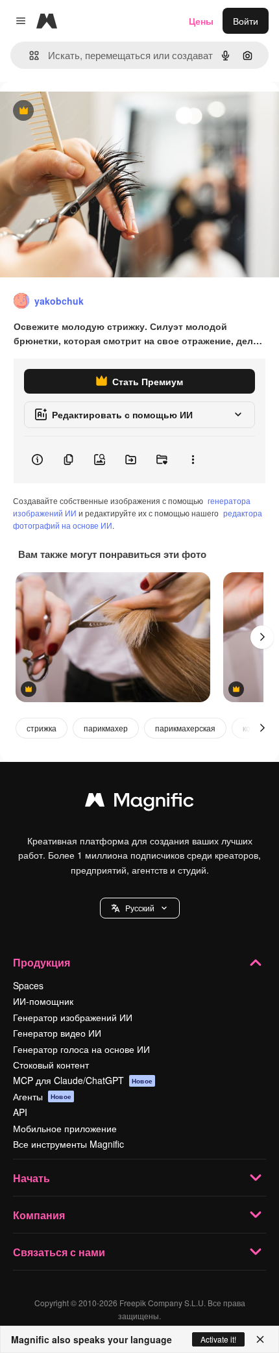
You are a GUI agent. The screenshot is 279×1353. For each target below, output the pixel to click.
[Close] (260, 1339)
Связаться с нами (59, 1252)
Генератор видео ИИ (57, 1032)
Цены (201, 20)
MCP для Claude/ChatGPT (82, 1080)
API (20, 1112)
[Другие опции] (193, 460)
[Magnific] (139, 803)
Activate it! (218, 1339)
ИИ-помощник (43, 1000)
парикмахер (106, 727)
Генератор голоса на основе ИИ (81, 1049)
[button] (140, 908)
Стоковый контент (51, 1064)
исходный (87, 111)
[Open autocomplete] (29, 55)
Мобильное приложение (65, 1128)
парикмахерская (185, 727)
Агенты (42, 1096)
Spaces (28, 985)
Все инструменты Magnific (68, 1143)
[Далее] (262, 637)
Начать (31, 1177)
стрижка (41, 727)
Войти (245, 20)
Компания (39, 1215)
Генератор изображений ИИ (72, 1017)
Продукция (41, 962)
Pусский (139, 907)
